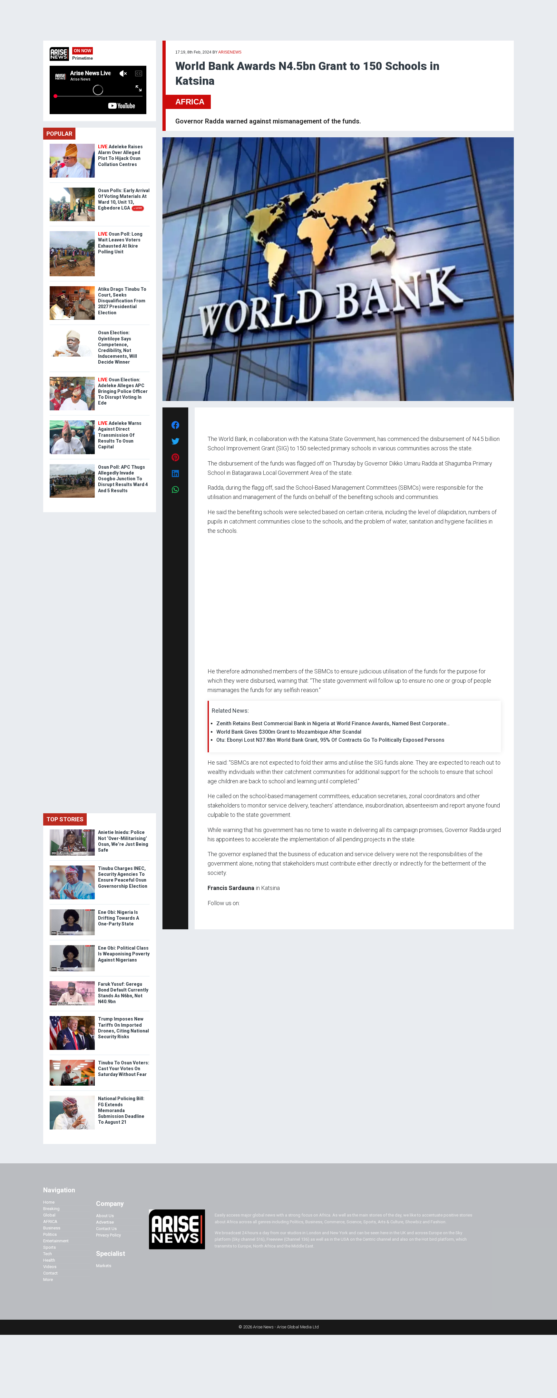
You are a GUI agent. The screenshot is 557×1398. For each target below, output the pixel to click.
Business (51, 1228)
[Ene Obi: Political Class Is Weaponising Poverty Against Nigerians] (72, 946)
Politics (50, 1234)
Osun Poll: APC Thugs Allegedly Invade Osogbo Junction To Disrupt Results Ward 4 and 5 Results (123, 478)
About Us (105, 1215)
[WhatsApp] (217, 915)
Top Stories (64, 819)
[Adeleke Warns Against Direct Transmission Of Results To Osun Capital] (72, 422)
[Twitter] (211, 915)
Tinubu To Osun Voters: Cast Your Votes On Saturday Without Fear (123, 1068)
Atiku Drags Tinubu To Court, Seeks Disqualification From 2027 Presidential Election (122, 301)
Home (48, 1202)
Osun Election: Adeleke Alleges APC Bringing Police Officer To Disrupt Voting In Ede (123, 391)
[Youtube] (220, 915)
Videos (49, 1266)
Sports (49, 1247)
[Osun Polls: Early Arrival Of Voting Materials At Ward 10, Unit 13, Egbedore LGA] (72, 189)
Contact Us (106, 1228)
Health (49, 1260)
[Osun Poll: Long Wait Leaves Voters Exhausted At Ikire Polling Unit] (72, 232)
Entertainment (56, 1240)
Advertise (105, 1222)
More (48, 1279)
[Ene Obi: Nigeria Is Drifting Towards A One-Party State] (72, 911)
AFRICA (189, 101)
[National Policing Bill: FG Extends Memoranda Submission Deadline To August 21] (72, 1097)
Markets (103, 1265)
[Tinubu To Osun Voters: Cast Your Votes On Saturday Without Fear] (72, 1061)
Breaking (51, 1208)
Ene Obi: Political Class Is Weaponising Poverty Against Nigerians (124, 953)
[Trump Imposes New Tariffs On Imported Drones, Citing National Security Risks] (72, 1017)
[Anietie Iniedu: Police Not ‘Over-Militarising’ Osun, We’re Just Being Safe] (72, 831)
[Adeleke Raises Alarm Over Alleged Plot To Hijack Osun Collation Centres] (72, 145)
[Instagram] (214, 915)
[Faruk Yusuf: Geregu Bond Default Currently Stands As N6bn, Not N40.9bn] (72, 982)
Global (49, 1215)
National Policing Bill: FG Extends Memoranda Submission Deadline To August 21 (121, 1110)
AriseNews (229, 52)
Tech (47, 1253)
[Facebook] (209, 915)
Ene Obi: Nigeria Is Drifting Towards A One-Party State (118, 918)
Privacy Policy (108, 1235)
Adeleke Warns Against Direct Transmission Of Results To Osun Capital (120, 435)
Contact (50, 1273)
